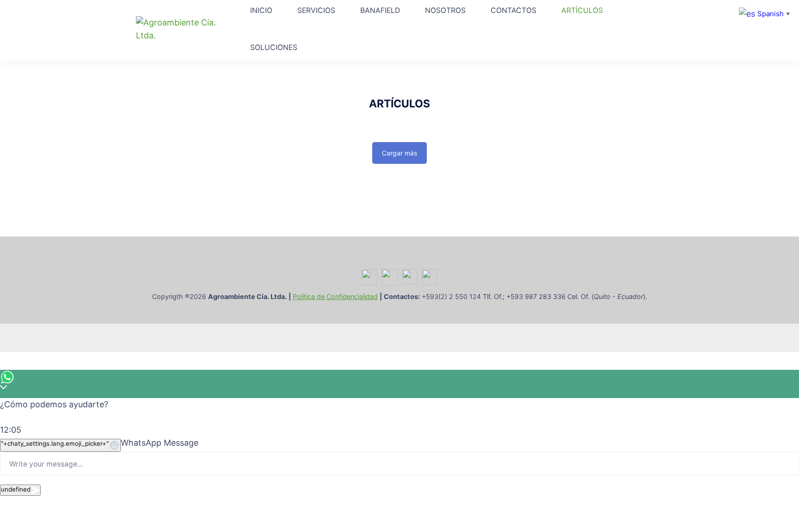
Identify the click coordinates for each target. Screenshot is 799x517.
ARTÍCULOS (582, 10)
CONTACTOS (513, 10)
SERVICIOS (316, 10)
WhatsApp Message (159, 443)
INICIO (261, 10)
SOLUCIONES (273, 47)
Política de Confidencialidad (335, 296)
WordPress (551, 337)
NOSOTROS (445, 10)
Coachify (467, 337)
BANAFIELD (380, 10)
